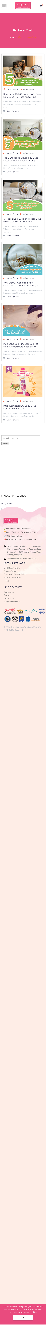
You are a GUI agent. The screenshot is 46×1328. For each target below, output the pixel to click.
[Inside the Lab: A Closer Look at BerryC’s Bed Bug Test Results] (22, 321)
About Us (8, 595)
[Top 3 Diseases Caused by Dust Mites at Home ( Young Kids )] (22, 135)
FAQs (6, 581)
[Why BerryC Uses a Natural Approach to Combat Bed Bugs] (22, 259)
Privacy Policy (10, 571)
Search (5, 443)
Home (11, 37)
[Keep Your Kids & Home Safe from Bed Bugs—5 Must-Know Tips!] (22, 71)
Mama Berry (12, 90)
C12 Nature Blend (12, 568)
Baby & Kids (6, 504)
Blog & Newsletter (12, 602)
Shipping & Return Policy (15, 574)
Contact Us (9, 592)
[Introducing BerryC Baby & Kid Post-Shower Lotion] (22, 382)
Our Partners (10, 599)
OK (23, 1318)
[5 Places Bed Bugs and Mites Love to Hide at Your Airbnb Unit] (22, 195)
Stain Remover (13, 111)
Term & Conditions (12, 578)
